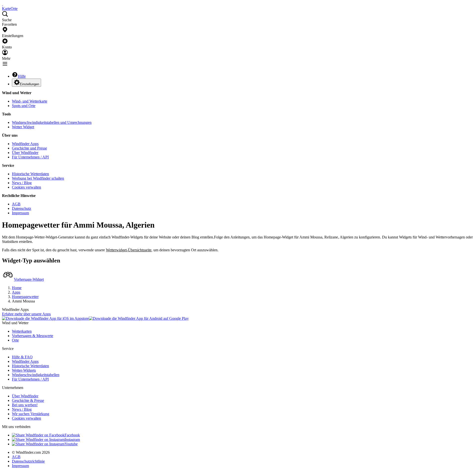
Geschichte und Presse (29, 148)
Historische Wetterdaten (30, 174)
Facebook (72, 435)
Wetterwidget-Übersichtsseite (128, 250)
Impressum (20, 213)
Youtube (71, 444)
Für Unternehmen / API (30, 157)
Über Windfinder (25, 152)
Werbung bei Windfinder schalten (38, 178)
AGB (16, 204)
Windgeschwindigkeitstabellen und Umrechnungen (52, 122)
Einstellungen (29, 84)
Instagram (72, 439)
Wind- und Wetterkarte (29, 101)
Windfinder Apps (25, 144)
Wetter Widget (23, 127)
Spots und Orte (23, 106)
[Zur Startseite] (2, 4)
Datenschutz (21, 208)
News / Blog (22, 183)
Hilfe (22, 76)
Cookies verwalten (26, 187)
